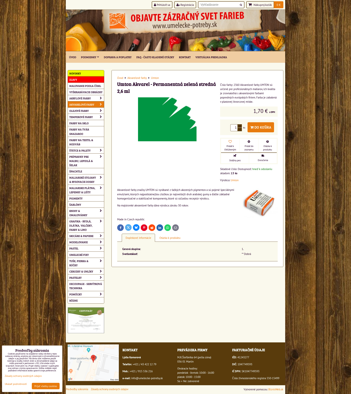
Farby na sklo (79, 123)
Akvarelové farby (81, 104)
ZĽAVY (73, 79)
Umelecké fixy (79, 255)
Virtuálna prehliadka (211, 57)
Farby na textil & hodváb (81, 142)
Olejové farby (79, 111)
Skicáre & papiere (81, 236)
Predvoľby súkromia (77, 389)
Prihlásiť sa (163, 5)
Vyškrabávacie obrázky (86, 92)
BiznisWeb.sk (275, 389)
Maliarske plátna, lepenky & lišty (82, 190)
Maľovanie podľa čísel (85, 86)
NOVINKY (75, 73)
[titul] (175, 50)
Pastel (73, 248)
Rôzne (73, 300)
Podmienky (88, 57)
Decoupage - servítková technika (85, 286)
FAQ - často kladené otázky (155, 57)
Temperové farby (81, 117)
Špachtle (75, 171)
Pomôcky (75, 294)
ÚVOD (72, 57)
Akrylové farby (80, 98)
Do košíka (262, 127)
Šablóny (75, 204)
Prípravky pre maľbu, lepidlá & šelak (81, 161)
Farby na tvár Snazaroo (79, 131)
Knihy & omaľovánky (78, 213)
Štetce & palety (80, 150)
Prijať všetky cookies (45, 386)
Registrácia (187, 5)
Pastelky (75, 277)
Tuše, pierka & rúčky (78, 263)
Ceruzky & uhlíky (81, 271)
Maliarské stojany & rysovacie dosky (82, 179)
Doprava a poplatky (118, 57)
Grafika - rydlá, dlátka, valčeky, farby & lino (81, 225)
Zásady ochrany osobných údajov (109, 389)
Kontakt (185, 57)
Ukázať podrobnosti (16, 383)
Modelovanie (78, 242)
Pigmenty (76, 198)
